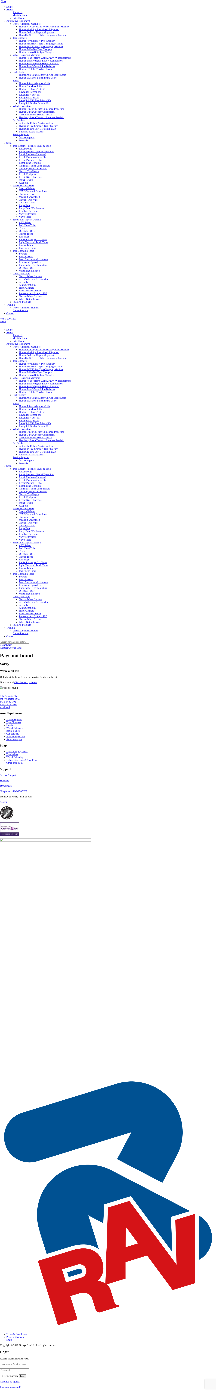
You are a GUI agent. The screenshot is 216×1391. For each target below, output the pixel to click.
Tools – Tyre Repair (29, 171)
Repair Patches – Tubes (30, 160)
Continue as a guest (9, 1381)
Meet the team (20, 15)
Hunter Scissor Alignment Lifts (34, 83)
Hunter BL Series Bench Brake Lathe (37, 77)
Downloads (6, 786)
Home (9, 6)
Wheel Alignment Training (26, 307)
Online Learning (21, 310)
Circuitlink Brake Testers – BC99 (35, 114)
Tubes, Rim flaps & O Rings (27, 219)
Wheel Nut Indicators (29, 270)
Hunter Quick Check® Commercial (37, 111)
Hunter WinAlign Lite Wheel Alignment (39, 29)
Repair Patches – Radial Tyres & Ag (37, 151)
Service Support (21, 134)
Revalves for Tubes (28, 211)
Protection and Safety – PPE (33, 293)
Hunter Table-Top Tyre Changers (35, 49)
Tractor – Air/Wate (28, 199)
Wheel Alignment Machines (26, 23)
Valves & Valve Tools (23, 185)
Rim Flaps (24, 236)
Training (10, 304)
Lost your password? (10, 1387)
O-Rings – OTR (27, 231)
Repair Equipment (28, 174)
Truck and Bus (26, 194)
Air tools (23, 282)
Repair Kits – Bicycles (30, 177)
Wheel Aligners (14, 719)
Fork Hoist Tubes (27, 225)
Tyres (22, 228)
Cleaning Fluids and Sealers (33, 168)
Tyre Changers (20, 38)
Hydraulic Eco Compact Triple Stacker (38, 126)
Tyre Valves (12, 754)
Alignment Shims (27, 285)
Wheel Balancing (15, 757)
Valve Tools (25, 216)
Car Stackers (19, 120)
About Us (17, 12)
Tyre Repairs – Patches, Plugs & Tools (32, 145)
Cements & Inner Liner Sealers (34, 165)
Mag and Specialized (29, 197)
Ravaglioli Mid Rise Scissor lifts (35, 100)
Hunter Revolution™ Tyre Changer (37, 40)
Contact (10, 313)
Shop (9, 143)
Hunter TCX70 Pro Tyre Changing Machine (41, 46)
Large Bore (24, 205)
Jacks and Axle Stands (30, 290)
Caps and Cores (27, 202)
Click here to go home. (25, 682)
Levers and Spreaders (29, 262)
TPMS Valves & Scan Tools (33, 191)
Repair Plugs (25, 148)
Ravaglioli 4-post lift (29, 94)
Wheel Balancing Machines (26, 55)
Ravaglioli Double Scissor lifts (34, 103)
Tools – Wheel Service (30, 276)
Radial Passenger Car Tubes (33, 239)
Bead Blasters (26, 256)
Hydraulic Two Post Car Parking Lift (37, 128)
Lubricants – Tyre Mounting (33, 265)
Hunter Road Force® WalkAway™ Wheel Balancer (45, 57)
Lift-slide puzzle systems (31, 131)
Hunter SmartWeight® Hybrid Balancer (39, 63)
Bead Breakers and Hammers (33, 259)
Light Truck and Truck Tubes (33, 242)
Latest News (19, 18)
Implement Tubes (27, 248)
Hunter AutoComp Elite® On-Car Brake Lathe (42, 74)
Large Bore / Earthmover (31, 208)
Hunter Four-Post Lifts (30, 86)
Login (9, 645)
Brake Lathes (19, 72)
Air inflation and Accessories (33, 279)
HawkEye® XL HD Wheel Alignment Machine (43, 35)
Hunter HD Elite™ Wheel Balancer (37, 69)
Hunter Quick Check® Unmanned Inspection (41, 109)
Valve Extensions (27, 214)
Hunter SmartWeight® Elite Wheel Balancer (41, 60)
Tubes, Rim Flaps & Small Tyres (22, 760)
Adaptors (23, 182)
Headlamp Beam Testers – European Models (41, 117)
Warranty (23, 140)
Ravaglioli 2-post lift (29, 97)
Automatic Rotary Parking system (36, 123)
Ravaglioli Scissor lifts (30, 92)
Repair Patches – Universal (32, 154)
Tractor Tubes (26, 233)
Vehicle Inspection (22, 106)
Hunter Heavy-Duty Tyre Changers (36, 52)
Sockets (23, 253)
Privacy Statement (15, 1337)
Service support (26, 137)
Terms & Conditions (16, 1334)
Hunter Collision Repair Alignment (36, 32)
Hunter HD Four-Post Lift (32, 89)
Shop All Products (22, 302)
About (9, 9)
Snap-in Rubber (27, 188)
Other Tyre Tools (21, 273)
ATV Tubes (25, 222)
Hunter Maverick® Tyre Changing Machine (41, 43)
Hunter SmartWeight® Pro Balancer (37, 66)
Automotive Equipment (18, 21)
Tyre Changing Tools (23, 250)
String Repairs (26, 180)
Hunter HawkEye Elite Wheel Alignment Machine (44, 26)
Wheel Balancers (14, 728)
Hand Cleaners (26, 287)
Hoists (16, 80)
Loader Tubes (26, 245)
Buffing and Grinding (30, 162)
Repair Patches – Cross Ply (32, 157)
